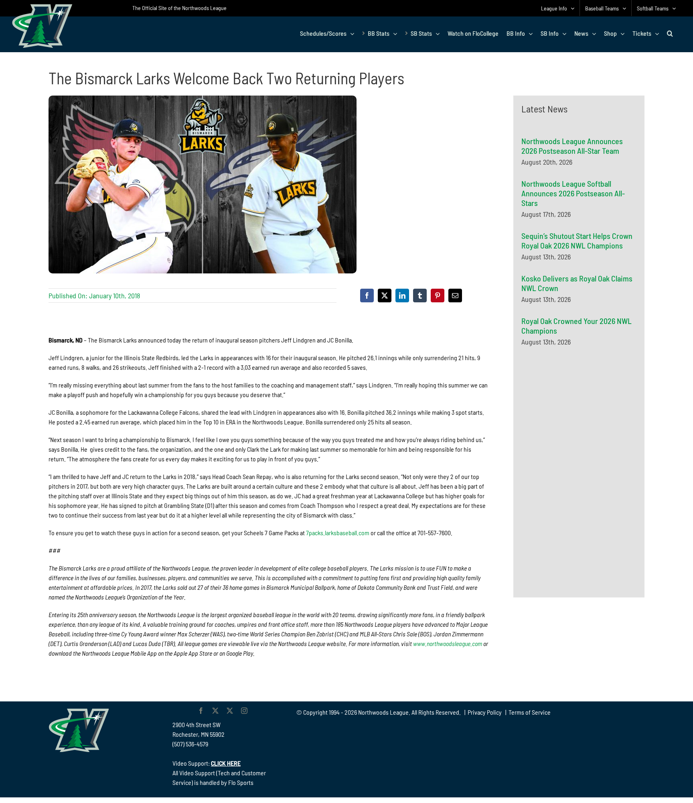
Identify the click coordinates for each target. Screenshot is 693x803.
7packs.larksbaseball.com (337, 532)
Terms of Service (530, 712)
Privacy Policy (485, 712)
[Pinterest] (437, 295)
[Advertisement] (581, 431)
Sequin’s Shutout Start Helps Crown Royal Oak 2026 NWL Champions (576, 240)
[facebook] (201, 710)
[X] (384, 295)
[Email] (455, 295)
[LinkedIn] (402, 295)
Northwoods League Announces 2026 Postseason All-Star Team (572, 145)
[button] (670, 33)
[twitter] (215, 710)
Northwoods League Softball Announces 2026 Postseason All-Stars (573, 193)
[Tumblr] (420, 295)
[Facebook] (367, 295)
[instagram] (244, 710)
